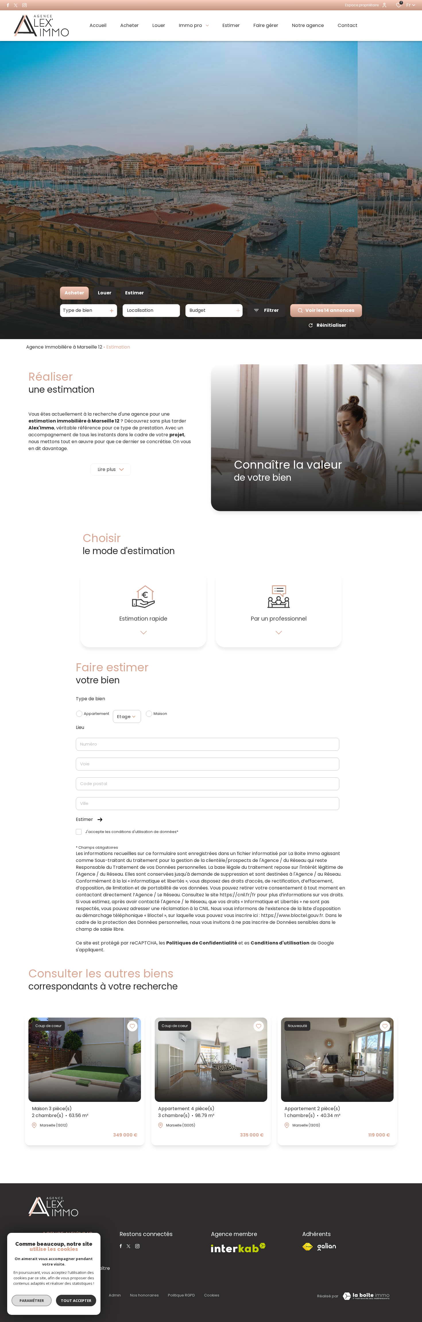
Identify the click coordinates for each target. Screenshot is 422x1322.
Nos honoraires (144, 1295)
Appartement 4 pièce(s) (186, 1112)
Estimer (134, 293)
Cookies (211, 1295)
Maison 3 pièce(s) (60, 1112)
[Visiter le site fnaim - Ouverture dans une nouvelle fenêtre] (307, 1247)
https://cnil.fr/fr (238, 894)
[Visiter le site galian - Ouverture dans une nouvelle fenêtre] (327, 1247)
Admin (115, 1295)
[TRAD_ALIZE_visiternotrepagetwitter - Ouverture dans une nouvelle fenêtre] (15, 5)
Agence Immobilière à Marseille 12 (64, 347)
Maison (160, 713)
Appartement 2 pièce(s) (312, 1112)
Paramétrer (32, 1300)
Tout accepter (76, 1300)
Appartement (96, 713)
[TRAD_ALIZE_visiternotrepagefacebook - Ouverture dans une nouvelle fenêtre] (8, 5)
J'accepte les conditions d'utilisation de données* (131, 831)
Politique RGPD (181, 1295)
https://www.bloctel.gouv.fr (292, 915)
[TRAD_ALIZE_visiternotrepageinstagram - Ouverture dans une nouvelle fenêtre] (24, 5)
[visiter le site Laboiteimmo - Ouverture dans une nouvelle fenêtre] (366, 1296)
